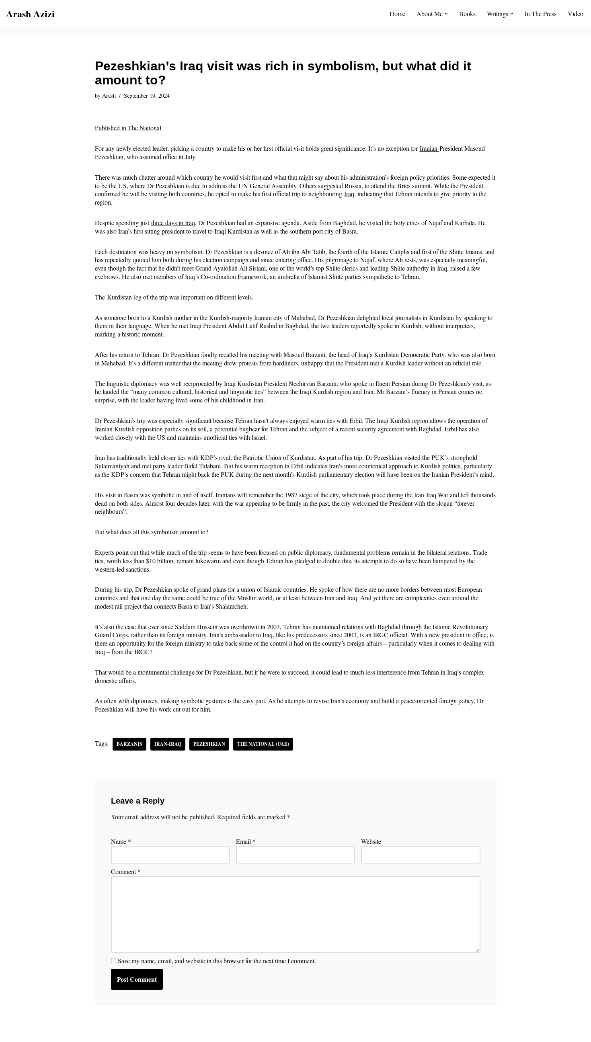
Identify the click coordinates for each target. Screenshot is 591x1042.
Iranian (429, 148)
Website (371, 841)
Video (575, 13)
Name (121, 841)
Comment (126, 872)
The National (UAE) (263, 743)
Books (467, 13)
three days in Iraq (173, 222)
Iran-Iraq (167, 743)
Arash (109, 95)
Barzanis (129, 743)
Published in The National (128, 127)
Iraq (349, 193)
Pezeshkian (209, 743)
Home (397, 13)
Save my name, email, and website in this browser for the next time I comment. (217, 961)
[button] (446, 13)
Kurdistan (119, 297)
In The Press (540, 13)
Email (246, 841)
